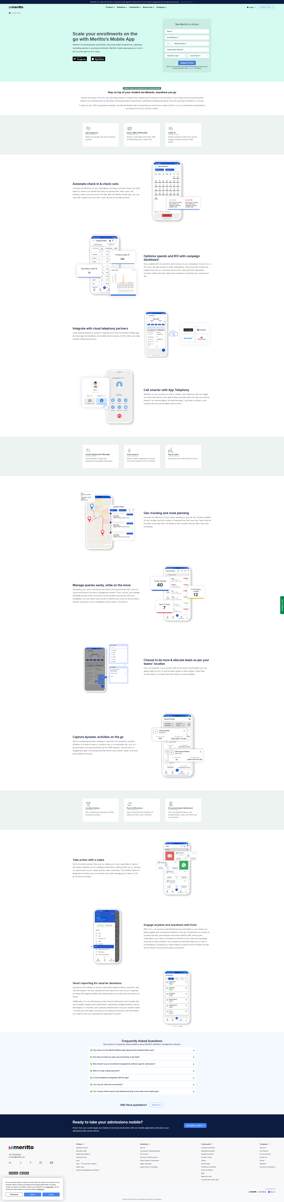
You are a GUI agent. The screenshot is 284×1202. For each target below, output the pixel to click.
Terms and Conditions (139, 1199)
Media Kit (263, 1164)
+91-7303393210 (15, 1155)
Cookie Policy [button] (49, 1187)
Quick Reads (205, 1164)
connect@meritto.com (17, 1157)
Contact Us (263, 1157)
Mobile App (80, 1167)
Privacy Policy (127, 1199)
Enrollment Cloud (82, 1148)
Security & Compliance (267, 1167)
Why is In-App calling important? (105, 1071)
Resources (147, 7)
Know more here (186, 2)
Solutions (121, 7)
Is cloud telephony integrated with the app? (109, 1077)
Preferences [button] (40, 1189)
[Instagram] (40, 1163)
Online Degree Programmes (149, 1160)
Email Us (156, 1105)
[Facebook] (30, 1163)
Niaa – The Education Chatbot (86, 1164)
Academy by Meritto (208, 1148)
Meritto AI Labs (206, 1176)
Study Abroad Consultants (149, 1167)
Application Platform (83, 1154)
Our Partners (264, 1151)
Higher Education (146, 1164)
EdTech (142, 1148)
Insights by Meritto (207, 1154)
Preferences (14, 1194)
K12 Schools (144, 1154)
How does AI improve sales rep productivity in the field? (115, 1057)
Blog (202, 1173)
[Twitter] (24, 1163)
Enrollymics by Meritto (208, 1167)
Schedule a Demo (265, 7)
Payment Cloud (81, 1157)
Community (134, 7)
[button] (174, 1026)
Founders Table (206, 1157)
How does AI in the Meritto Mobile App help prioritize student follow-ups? (122, 1050)
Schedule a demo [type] (194, 1125)
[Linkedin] (10, 1163)
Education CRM (81, 1151)
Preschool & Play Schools (149, 1157)
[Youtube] (51, 1163)
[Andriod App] (13, 1173)
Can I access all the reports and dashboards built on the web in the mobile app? (124, 1091)
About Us (263, 1148)
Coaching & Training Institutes (150, 1151)
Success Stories (265, 1154)
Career (262, 1160)
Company (160, 7)
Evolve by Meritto (207, 1170)
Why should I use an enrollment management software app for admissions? (122, 1064)
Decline (32, 1194)
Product (109, 7)
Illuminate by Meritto (208, 1151)
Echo (150, 929)
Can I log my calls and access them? (106, 1084)
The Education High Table (210, 1180)
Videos (203, 1160)
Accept (51, 1194)
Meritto (102, 98)
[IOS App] (24, 1173)
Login (251, 7)
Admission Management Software (87, 1170)
